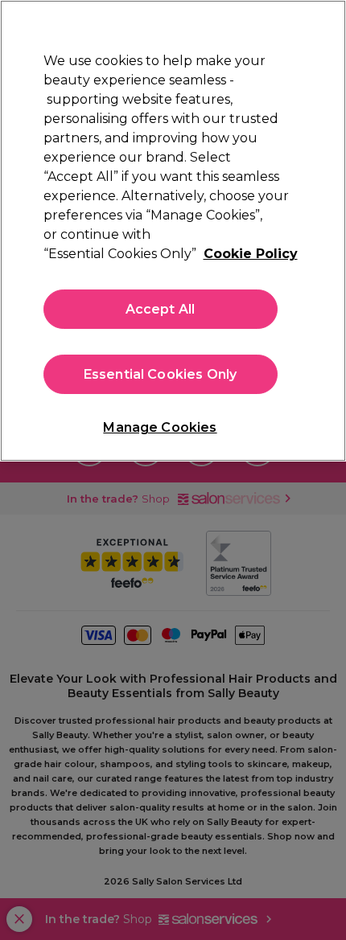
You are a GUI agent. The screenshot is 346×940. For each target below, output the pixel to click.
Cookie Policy (251, 253)
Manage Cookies (159, 427)
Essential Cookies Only (160, 374)
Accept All (161, 309)
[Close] (320, 25)
